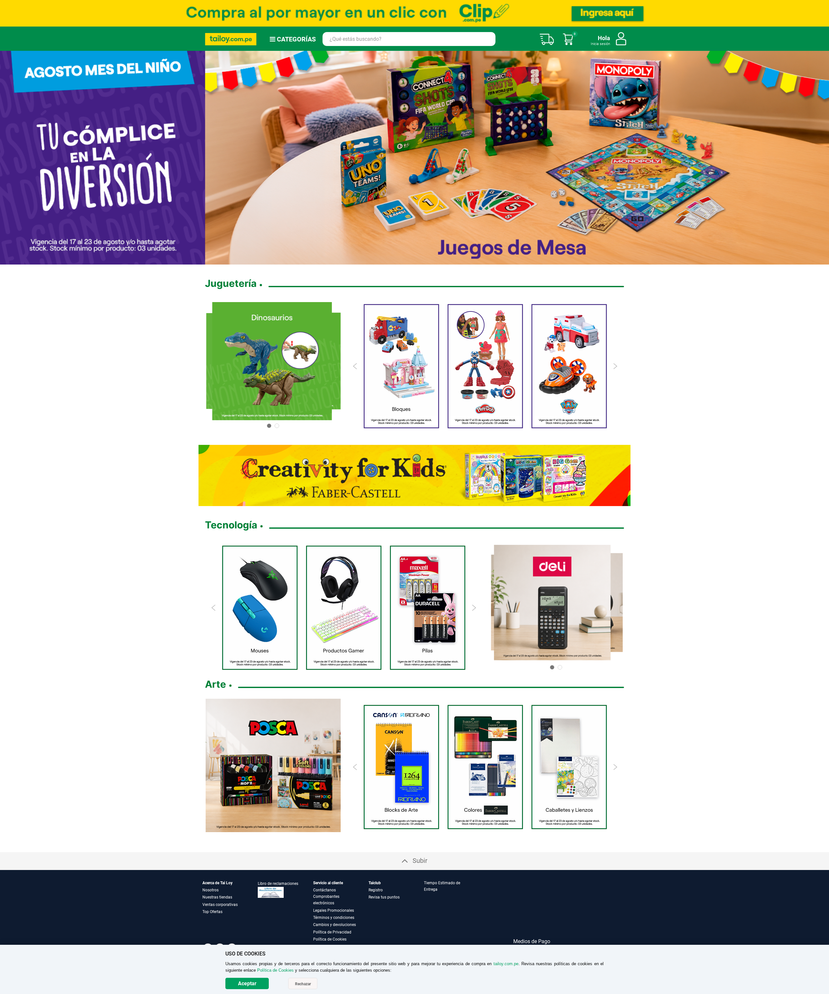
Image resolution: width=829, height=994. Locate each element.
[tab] (451, 911)
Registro (376, 889)
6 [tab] (425, 259)
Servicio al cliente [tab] (328, 882)
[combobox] (409, 39)
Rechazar (303, 984)
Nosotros (210, 889)
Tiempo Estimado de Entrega (442, 885)
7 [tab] (433, 259)
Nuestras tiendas (217, 897)
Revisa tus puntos (384, 897)
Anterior (7, 157)
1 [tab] (396, 259)
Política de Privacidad (332, 932)
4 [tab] (412, 259)
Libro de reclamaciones (278, 883)
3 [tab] (406, 259)
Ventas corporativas (220, 904)
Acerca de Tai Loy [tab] (217, 882)
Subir (420, 860)
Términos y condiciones (333, 917)
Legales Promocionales (333, 910)
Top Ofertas (212, 911)
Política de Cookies (329, 939)
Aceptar (247, 983)
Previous (355, 365)
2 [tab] (401, 259)
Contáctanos (324, 889)
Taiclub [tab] (375, 882)
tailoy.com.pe (506, 963)
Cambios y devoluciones (334, 924)
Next (615, 365)
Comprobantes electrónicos (326, 899)
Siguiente (821, 157)
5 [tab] (417, 259)
